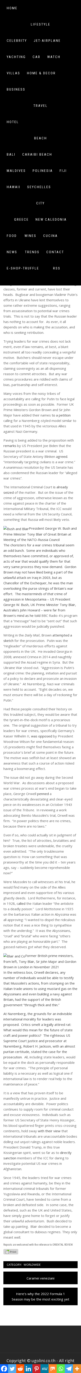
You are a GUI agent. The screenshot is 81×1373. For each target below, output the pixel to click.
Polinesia (43, 171)
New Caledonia (51, 220)
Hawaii (13, 187)
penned (43, 793)
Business (16, 89)
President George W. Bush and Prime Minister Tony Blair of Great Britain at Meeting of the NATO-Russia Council (40, 534)
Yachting (16, 57)
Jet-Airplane (47, 41)
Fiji (63, 171)
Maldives (16, 171)
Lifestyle (40, 24)
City (40, 203)
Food (12, 236)
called (21, 903)
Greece (21, 220)
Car (36, 57)
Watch (54, 57)
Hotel (13, 122)
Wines (30, 236)
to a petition (61, 415)
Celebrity (17, 41)
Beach (40, 138)
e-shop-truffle (23, 268)
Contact (55, 252)
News (12, 252)
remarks (9, 445)
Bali (11, 154)
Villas (13, 73)
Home (12, 8)
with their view (49, 1131)
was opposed (41, 736)
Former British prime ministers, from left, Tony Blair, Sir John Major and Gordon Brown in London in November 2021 (39, 961)
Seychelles (39, 187)
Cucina (50, 236)
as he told (32, 615)
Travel (41, 106)
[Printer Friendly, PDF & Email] (10, 1251)
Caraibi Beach (37, 154)
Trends (32, 252)
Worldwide (32, 1265)
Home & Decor (41, 73)
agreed (61, 456)
